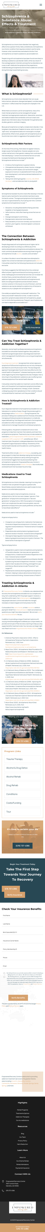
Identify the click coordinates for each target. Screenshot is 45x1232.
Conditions (11, 794)
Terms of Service (37, 984)
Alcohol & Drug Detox (16, 767)
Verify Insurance (32, 327)
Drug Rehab (12, 785)
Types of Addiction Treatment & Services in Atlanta (25, 28)
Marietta (20, 1083)
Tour (8, 811)
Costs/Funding (13, 802)
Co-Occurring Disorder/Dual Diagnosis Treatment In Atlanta (24, 30)
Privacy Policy (26, 984)
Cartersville (5, 1083)
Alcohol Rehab (13, 776)
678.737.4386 (11, 327)
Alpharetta (21, 1081)
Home (4, 28)
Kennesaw (13, 1083)
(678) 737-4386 (23, 845)
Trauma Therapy (14, 759)
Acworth (14, 1081)
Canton (27, 1081)
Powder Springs (29, 1083)
